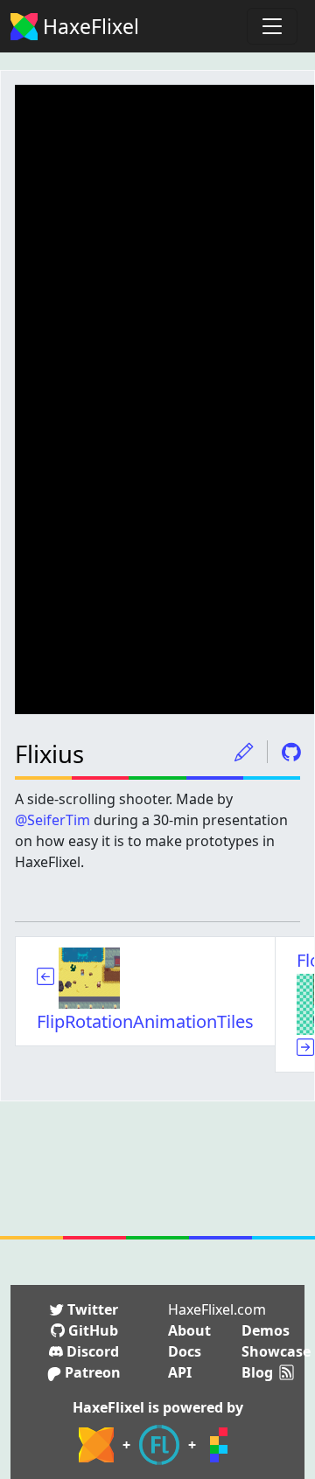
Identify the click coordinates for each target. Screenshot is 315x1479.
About (189, 1330)
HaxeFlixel (88, 26)
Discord (91, 1351)
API (180, 1372)
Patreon (91, 1372)
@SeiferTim (52, 820)
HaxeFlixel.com (217, 1309)
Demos (266, 1330)
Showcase (276, 1351)
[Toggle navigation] (272, 26)
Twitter (91, 1309)
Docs (184, 1351)
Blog (257, 1372)
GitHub (91, 1330)
